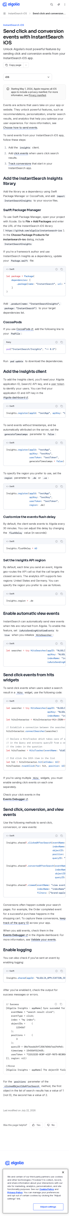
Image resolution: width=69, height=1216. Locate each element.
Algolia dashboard (14, 397)
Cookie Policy (46, 1189)
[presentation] (34, 284)
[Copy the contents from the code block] (62, 269)
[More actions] (64, 4)
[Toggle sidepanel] (58, 4)
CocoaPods (23, 329)
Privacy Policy (15, 1192)
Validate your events (43, 939)
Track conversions (19, 163)
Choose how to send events (20, 127)
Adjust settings (48, 1206)
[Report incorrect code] (56, 269)
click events (21, 153)
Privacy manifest (37, 95)
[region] (35, 1191)
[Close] (63, 1172)
